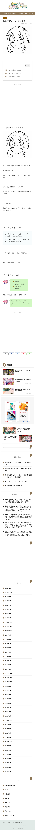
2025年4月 (8, 605)
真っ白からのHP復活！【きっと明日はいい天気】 (18, 469)
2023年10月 (8, 682)
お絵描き (7, 794)
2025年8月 (8, 596)
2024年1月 (8, 669)
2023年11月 (8, 677)
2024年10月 (8, 630)
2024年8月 (8, 639)
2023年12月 (8, 673)
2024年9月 (8, 635)
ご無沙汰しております (16, 70)
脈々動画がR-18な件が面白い (13, 485)
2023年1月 (8, 716)
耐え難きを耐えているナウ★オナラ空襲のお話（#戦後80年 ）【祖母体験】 (18, 476)
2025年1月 (8, 618)
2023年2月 (8, 711)
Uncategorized (10, 785)
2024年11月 (8, 626)
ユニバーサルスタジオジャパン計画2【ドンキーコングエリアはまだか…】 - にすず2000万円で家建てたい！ (18, 534)
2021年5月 (8, 758)
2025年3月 (8, 609)
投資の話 (7, 807)
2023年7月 (8, 690)
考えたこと (8, 811)
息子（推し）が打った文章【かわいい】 (16, 481)
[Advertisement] (17, 104)
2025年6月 (8, 601)
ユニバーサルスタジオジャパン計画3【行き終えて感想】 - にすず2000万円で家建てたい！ (18, 526)
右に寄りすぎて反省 (15, 73)
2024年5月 (8, 652)
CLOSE (27, 65)
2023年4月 (8, 703)
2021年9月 (8, 746)
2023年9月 (8, 686)
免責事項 (24, 825)
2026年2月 (8, 588)
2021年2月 (8, 771)
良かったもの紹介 (10, 815)
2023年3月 (8, 707)
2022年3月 (8, 733)
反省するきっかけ (14, 76)
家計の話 (7, 802)
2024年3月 (8, 660)
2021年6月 (8, 754)
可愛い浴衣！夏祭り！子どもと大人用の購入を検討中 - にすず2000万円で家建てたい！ (18, 517)
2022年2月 (8, 737)
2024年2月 (8, 665)
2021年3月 (8, 767)
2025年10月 (8, 592)
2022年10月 (8, 720)
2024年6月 (8, 648)
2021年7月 (8, 750)
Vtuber (7, 789)
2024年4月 (8, 656)
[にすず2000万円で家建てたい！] (17, 9)
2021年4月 (8, 763)
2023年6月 (8, 694)
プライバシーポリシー (14, 825)
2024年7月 (8, 643)
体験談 (5, 18)
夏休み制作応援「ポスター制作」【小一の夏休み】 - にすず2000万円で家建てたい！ (18, 509)
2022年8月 (8, 724)
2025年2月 (8, 613)
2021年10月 (8, 741)
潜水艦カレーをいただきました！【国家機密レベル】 (18, 463)
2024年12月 (8, 622)
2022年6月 (8, 729)
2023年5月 (8, 699)
